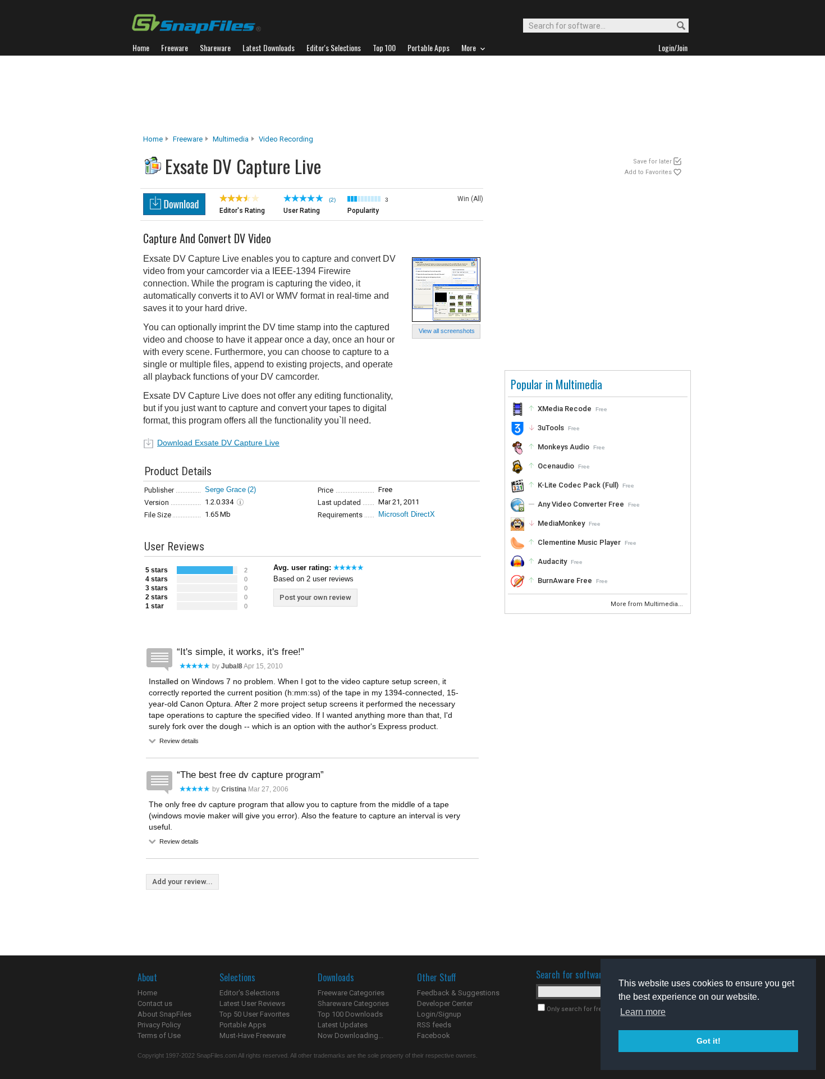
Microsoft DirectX (406, 514)
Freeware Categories (351, 993)
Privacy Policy (159, 1025)
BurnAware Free (565, 580)
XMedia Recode (565, 408)
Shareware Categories (353, 1003)
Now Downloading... (350, 1035)
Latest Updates (343, 1025)
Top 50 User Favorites (254, 1014)
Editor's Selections (249, 993)
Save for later (652, 161)
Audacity (552, 561)
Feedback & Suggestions (458, 993)
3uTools (551, 428)
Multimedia (231, 139)
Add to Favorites (648, 172)
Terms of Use (159, 1035)
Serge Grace (225, 489)
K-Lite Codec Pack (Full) (578, 485)
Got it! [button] (708, 1040)
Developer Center (445, 1003)
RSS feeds (434, 1025)
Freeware (188, 139)
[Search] (676, 26)
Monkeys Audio (563, 447)
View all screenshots (447, 330)
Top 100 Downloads (350, 1014)
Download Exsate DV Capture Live (218, 442)
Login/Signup (439, 1014)
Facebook (433, 1035)
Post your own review (315, 597)
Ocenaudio (556, 466)
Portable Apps (242, 1025)
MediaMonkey (561, 523)
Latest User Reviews (252, 1003)
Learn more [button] (643, 1012)
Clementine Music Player (579, 542)
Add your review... (182, 881)
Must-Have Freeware (252, 1035)
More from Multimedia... (648, 604)
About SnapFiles (164, 1014)
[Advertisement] (412, 95)
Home (153, 139)
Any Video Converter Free (581, 504)
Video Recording (286, 139)
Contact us (155, 1003)
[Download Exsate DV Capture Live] (174, 212)
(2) (251, 489)
